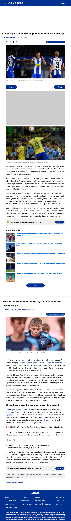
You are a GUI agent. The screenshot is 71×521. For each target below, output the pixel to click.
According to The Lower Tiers (16, 410)
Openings (23, 497)
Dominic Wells (10, 38)
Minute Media (14, 512)
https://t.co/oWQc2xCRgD (18, 445)
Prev (11, 87)
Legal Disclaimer (26, 504)
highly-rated (10, 415)
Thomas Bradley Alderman (14, 310)
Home (8, 482)
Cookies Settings (11, 508)
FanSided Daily (10, 501)
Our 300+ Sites (61, 497)
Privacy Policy (40, 501)
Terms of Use (60, 501)
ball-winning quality (50, 420)
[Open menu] (5, 3)
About (7, 497)
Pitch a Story (24, 501)
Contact (38, 497)
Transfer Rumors (17, 482)
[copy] (17, 42)
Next (60, 87)
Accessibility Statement (44, 504)
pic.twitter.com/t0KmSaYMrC (40, 445)
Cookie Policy (10, 504)
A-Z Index (59, 504)
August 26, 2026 (34, 448)
